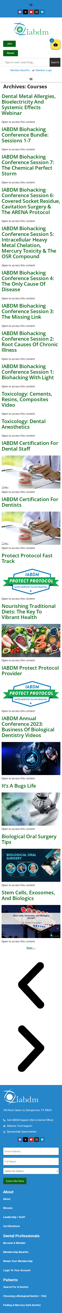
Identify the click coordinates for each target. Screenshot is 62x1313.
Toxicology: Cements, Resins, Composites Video (27, 399)
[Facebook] (19, 12)
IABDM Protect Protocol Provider (30, 670)
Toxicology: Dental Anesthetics (23, 424)
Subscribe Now (15, 1181)
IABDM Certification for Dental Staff (30, 445)
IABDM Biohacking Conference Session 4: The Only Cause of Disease (28, 281)
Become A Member (14, 1243)
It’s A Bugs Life (19, 785)
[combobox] (25, 62)
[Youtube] (31, 12)
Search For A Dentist (15, 1287)
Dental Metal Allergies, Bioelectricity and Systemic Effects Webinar (29, 104)
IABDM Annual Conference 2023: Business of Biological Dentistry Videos (28, 726)
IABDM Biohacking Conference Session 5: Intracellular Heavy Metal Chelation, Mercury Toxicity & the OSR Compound (29, 242)
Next (31, 948)
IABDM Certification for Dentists (30, 502)
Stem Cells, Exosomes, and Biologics (28, 895)
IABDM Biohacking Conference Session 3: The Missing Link (28, 311)
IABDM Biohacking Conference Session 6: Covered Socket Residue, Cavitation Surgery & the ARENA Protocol (31, 200)
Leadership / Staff (14, 1217)
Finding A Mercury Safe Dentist (22, 1305)
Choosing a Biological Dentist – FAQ (24, 1296)
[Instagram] (36, 12)
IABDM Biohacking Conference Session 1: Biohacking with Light (28, 372)
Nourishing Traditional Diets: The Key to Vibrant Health (29, 611)
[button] (31, 986)
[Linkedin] (42, 12)
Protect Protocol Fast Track (27, 558)
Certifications (11, 1226)
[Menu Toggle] (31, 4)
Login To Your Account (17, 1270)
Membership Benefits (16, 1252)
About (6, 1199)
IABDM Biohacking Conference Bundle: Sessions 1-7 (25, 135)
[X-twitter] (25, 12)
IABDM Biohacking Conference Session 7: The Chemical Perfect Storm (28, 165)
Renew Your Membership (18, 1261)
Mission (8, 1208)
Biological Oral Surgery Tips (29, 839)
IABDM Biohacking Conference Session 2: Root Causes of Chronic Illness (30, 341)
